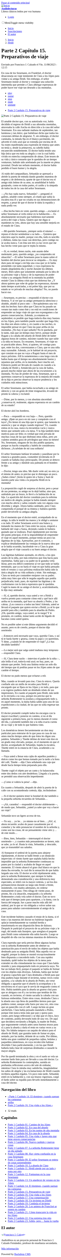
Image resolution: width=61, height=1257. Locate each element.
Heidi (11, 42)
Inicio (11, 28)
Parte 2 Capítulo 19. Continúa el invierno (29, 1203)
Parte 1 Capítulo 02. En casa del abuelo (28, 1127)
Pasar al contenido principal (15, 2)
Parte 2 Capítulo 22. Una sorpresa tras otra (29, 1218)
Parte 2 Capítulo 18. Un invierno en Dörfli (29, 1200)
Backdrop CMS (22, 1254)
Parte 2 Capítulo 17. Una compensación (28, 1197)
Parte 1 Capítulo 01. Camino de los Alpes (29, 1124)
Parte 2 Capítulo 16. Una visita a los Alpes (30, 1105)
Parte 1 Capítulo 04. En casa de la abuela (29, 1133)
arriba (11, 1102)
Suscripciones (15, 31)
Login (11, 17)
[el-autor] (13, 1234)
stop (10, 99)
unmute (11, 104)
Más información (10, 1248)
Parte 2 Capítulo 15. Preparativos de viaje (29, 110)
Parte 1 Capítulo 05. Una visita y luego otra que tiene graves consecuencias (32, 1138)
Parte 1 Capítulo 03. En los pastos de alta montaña (33, 1130)
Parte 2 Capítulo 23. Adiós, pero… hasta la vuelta (33, 1221)
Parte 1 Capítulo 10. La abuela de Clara (28, 1165)
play (10, 93)
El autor (12, 34)
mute (10, 102)
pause (11, 96)
